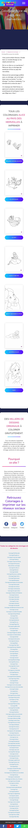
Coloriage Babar (14, 643)
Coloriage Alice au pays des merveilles (14, 687)
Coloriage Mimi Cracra (14, 666)
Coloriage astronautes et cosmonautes (14, 582)
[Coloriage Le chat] (14, 221)
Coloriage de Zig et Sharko (14, 614)
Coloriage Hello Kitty (14, 816)
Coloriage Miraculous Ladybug (14, 574)
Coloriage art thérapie (14, 724)
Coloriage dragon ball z (14, 576)
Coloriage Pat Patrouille (14, 553)
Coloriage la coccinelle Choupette (14, 611)
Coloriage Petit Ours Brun (14, 703)
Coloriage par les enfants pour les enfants (14, 772)
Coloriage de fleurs (14, 739)
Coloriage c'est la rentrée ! (14, 802)
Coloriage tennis (14, 691)
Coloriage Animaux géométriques (14, 787)
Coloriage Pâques (14, 653)
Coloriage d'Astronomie (14, 697)
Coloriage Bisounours (14, 662)
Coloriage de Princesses (14, 563)
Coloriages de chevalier (14, 605)
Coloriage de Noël (14, 637)
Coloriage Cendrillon (14, 712)
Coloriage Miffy (14, 706)
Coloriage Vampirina (14, 733)
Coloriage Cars (14, 668)
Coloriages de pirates (14, 599)
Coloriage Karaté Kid (14, 791)
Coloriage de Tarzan (14, 747)
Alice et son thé (14, 275)
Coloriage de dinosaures (14, 639)
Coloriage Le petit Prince (14, 760)
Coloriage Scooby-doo (14, 762)
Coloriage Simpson (14, 628)
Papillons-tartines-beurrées (14, 161)
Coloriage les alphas (14, 795)
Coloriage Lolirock (14, 754)
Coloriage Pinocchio (14, 764)
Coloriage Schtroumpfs (14, 584)
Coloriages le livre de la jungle (14, 685)
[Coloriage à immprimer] (9, 4)
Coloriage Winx (14, 616)
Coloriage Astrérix (14, 618)
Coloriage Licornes (14, 609)
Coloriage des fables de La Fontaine (14, 779)
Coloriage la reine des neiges (14, 557)
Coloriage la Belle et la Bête (14, 718)
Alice (14, 390)
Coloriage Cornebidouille (14, 777)
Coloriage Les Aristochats (14, 670)
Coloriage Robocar (14, 570)
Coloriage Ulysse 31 (14, 729)
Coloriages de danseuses (14, 588)
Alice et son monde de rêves (14, 314)
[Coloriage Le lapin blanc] (14, 183)
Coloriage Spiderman (14, 620)
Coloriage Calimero (14, 651)
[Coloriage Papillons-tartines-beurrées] (14, 145)
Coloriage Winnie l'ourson (14, 735)
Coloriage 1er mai (14, 737)
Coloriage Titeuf (14, 630)
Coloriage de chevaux (14, 641)
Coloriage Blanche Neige (14, 660)
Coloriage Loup (14, 785)
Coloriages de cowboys (14, 586)
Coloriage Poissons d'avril (14, 722)
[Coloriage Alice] (14, 374)
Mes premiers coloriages (14, 565)
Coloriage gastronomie (14, 756)
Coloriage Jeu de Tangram (14, 812)
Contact (20, 822)
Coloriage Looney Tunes (14, 720)
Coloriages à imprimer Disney (14, 561)
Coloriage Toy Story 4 (14, 568)
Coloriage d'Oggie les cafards (14, 632)
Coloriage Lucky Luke (14, 749)
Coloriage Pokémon (14, 559)
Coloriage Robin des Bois (14, 743)
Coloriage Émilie (14, 701)
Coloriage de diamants (14, 798)
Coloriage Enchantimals (14, 741)
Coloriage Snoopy (14, 775)
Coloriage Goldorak (14, 595)
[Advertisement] (14, 35)
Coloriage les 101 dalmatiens (14, 731)
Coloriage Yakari (14, 655)
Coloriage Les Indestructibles (14, 634)
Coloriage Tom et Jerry (14, 726)
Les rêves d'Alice (14, 352)
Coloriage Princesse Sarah (14, 695)
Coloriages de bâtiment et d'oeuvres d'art (14, 607)
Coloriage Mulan (14, 766)
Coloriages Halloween (14, 597)
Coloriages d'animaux (14, 603)
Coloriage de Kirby (14, 808)
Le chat (14, 237)
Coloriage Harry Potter (14, 814)
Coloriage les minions (14, 806)
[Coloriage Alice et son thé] (14, 260)
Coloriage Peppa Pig (14, 624)
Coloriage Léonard (14, 657)
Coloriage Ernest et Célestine (14, 676)
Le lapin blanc (14, 199)
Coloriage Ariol (14, 789)
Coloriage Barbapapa (14, 580)
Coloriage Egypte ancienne (14, 745)
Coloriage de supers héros (14, 591)
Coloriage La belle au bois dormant (14, 714)
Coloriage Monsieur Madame (14, 647)
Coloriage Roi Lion (14, 622)
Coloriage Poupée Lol (14, 555)
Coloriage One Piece (14, 810)
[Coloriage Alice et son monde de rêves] (14, 298)
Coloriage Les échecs (14, 783)
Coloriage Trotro (14, 664)
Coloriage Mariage (14, 800)
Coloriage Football (14, 689)
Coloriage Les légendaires (14, 793)
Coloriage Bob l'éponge (14, 752)
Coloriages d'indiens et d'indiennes (14, 593)
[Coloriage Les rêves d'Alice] (14, 336)
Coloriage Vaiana (14, 674)
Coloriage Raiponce (14, 672)
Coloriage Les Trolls (14, 699)
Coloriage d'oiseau (14, 758)
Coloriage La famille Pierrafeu (14, 768)
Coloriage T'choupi (14, 683)
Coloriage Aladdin (14, 572)
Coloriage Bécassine (14, 770)
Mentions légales (10, 822)
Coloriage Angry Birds (14, 678)
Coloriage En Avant (14, 601)
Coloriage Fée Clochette (14, 708)
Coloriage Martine (14, 710)
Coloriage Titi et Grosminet (14, 716)
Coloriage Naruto (14, 804)
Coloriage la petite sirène (14, 626)
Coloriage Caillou (14, 693)
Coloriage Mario (14, 649)
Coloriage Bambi (14, 680)
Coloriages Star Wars (14, 645)
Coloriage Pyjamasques (14, 578)
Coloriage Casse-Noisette (14, 781)
